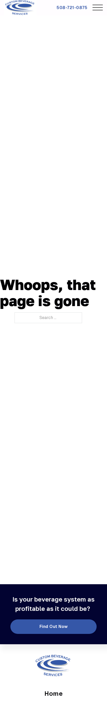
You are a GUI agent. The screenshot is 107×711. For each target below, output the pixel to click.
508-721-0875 (72, 7)
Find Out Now (53, 626)
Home (53, 694)
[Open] (97, 8)
